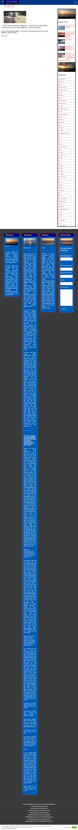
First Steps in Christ (62, 146)
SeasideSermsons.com (34, 819)
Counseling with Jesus (63, 108)
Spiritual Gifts (61, 206)
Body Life (60, 98)
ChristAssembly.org (36, 806)
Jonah (59, 163)
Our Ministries (61, 174)
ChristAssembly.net (35, 808)
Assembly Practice (62, 89)
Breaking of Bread (62, 100)
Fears (59, 141)
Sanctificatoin (61, 190)
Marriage (60, 168)
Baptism (60, 92)
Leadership (60, 165)
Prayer (59, 179)
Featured (60, 144)
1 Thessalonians (61, 79)
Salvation (60, 187)
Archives (60, 84)
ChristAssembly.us (34, 812)
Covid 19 (60, 111)
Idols (59, 160)
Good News (60, 152)
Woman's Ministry (62, 225)
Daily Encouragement (63, 114)
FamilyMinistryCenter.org (34, 814)
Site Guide (60, 203)
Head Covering (61, 155)
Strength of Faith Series (63, 209)
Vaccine (60, 223)
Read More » (4, 35)
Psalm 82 (60, 182)
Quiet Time (60, 184)
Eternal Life (60, 127)
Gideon (59, 149)
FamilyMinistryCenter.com (32, 817)
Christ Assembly (61, 103)
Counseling (60, 106)
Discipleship (60, 119)
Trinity (59, 217)
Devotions (60, 117)
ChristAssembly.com (34, 810)
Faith (59, 136)
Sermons (60, 195)
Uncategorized (61, 220)
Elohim (59, 125)
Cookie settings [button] (67, 827)
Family (59, 138)
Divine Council (61, 122)
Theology (60, 214)
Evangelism (60, 130)
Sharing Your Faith (62, 198)
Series (59, 193)
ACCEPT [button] (74, 827)
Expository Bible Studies (63, 133)
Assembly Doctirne (62, 87)
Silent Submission (62, 201)
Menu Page (60, 171)
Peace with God (61, 176)
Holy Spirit (60, 157)
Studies (60, 212)
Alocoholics (60, 81)
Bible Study (60, 95)
